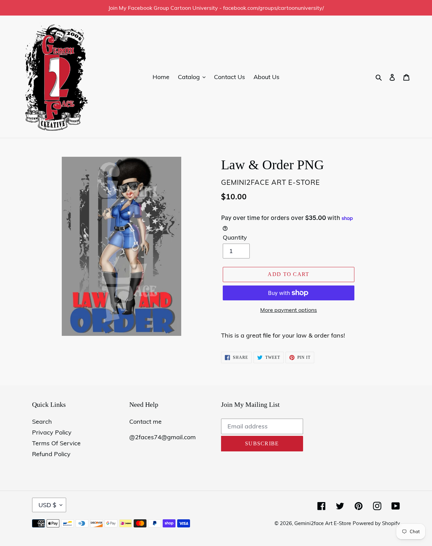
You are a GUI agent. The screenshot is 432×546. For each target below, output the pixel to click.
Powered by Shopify (376, 523)
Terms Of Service (56, 443)
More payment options (288, 309)
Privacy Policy (52, 432)
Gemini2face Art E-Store (322, 523)
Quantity (235, 237)
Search (42, 421)
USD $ (47, 505)
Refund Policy (51, 454)
